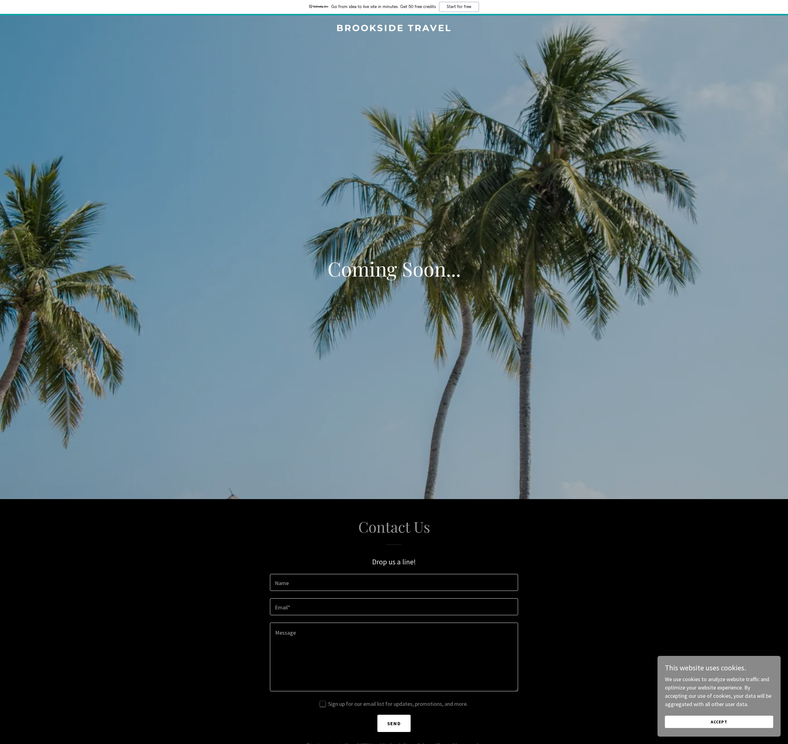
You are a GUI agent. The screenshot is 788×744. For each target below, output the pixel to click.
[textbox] (394, 582)
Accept (719, 722)
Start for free (459, 7)
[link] (394, 29)
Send (394, 723)
